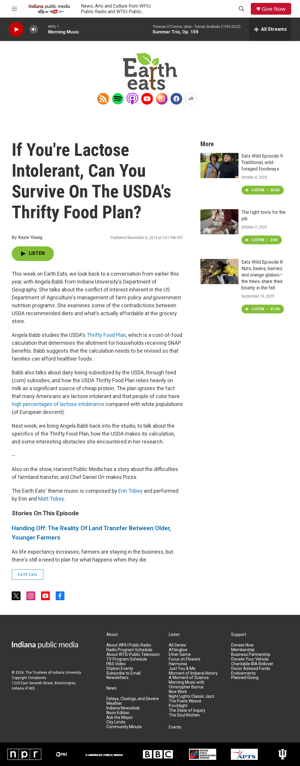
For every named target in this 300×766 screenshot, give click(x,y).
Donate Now (242, 645)
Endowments (243, 673)
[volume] (34, 29)
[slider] (43, 29)
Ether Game (180, 654)
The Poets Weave (185, 701)
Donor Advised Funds (250, 668)
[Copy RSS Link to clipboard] (103, 99)
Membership (243, 650)
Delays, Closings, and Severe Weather (132, 701)
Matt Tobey (51, 499)
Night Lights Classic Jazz (191, 696)
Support (238, 634)
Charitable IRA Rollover (252, 664)
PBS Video (116, 664)
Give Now (273, 9)
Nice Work (178, 692)
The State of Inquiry (187, 710)
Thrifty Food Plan (106, 335)
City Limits (115, 722)
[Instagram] (162, 99)
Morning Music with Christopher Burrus (186, 684)
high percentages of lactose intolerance (58, 404)
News (111, 688)
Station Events (119, 668)
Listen (174, 634)
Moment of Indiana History (193, 673)
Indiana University (66, 673)
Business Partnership (250, 654)
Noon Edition (117, 713)
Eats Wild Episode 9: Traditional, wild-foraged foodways (262, 162)
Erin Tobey (130, 491)
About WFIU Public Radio (128, 645)
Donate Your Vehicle (250, 659)
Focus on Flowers (184, 659)
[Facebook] (176, 99)
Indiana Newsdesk (123, 708)
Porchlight (178, 706)
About (112, 634)
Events (175, 727)
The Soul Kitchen (184, 715)
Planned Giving (244, 677)
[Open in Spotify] (118, 99)
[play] (16, 29)
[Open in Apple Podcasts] (132, 99)
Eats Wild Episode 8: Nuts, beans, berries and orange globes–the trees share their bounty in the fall (262, 275)
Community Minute (124, 727)
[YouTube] (147, 99)
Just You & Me (182, 668)
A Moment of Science (189, 677)
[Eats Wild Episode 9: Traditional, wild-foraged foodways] (219, 165)
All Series (177, 645)
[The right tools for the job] (219, 221)
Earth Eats (27, 574)
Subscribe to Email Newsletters (123, 675)
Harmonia (178, 664)
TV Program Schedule (126, 659)
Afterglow (178, 650)
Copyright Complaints (29, 678)
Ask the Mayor (119, 717)
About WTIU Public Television (133, 654)
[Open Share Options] (191, 99)
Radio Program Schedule (129, 650)
